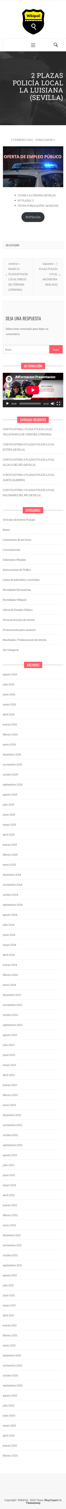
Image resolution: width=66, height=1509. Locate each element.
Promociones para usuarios (19, 630)
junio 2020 (9, 1415)
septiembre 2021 (12, 1265)
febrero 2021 (10, 1335)
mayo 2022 (9, 1185)
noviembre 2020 (12, 1365)
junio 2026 (9, 694)
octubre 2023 (10, 1015)
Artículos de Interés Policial (19, 519)
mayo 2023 (9, 1065)
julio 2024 (8, 924)
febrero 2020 (10, 1455)
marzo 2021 (10, 1325)
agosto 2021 (10, 1275)
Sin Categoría (12, 245)
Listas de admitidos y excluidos (21, 579)
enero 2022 (9, 1225)
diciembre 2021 (12, 1235)
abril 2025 (8, 834)
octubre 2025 (10, 774)
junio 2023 (9, 1055)
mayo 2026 (9, 704)
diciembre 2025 (12, 754)
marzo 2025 (10, 844)
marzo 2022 (10, 1205)
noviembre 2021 (12, 1245)
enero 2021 (9, 1345)
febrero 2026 (10, 734)
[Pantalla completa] (58, 403)
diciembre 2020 (12, 1355)
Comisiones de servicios (17, 539)
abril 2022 (9, 1195)
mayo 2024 (9, 944)
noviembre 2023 (12, 1005)
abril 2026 (9, 714)
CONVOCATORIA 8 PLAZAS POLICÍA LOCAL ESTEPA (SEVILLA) (28, 447)
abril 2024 (9, 954)
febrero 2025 (10, 854)
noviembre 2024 (12, 884)
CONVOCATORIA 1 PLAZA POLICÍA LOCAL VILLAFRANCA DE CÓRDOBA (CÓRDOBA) (28, 431)
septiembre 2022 (13, 1145)
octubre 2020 (10, 1375)
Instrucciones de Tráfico (17, 569)
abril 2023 (9, 1075)
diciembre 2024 (12, 874)
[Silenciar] (52, 403)
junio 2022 (9, 1175)
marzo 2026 (10, 724)
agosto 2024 (10, 914)
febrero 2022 (10, 1215)
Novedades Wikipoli (14, 599)
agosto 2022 (10, 1155)
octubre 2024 (10, 894)
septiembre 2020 (13, 1385)
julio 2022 (8, 1165)
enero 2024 (9, 985)
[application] (33, 390)
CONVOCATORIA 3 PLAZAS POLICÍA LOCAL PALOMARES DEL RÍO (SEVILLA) (28, 492)
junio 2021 (9, 1295)
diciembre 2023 (12, 995)
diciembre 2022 (12, 1115)
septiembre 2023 (13, 1025)
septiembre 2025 (12, 784)
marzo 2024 (10, 964)
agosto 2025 (10, 794)
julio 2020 (8, 1405)
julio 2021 (8, 1285)
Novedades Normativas (17, 589)
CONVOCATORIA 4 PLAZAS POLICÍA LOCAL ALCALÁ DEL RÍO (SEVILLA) (28, 462)
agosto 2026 (10, 674)
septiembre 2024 (13, 904)
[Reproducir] (7, 403)
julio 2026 (8, 684)
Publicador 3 (45, 140)
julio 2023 (8, 1045)
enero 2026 (9, 744)
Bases (6, 529)
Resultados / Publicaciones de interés (24, 640)
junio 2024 (9, 934)
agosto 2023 (10, 1035)
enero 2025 (9, 864)
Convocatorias (11, 549)
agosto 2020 (10, 1395)
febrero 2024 (10, 975)
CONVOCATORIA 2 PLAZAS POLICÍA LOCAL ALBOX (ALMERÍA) (28, 477)
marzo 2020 (10, 1445)
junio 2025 (9, 814)
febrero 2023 (10, 1095)
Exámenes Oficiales (14, 559)
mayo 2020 (9, 1425)
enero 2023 (9, 1105)
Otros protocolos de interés (19, 620)
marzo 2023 (10, 1085)
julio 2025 (8, 804)
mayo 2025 (9, 824)
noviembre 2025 (12, 764)
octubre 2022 (10, 1135)
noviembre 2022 (12, 1125)
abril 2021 (8, 1315)
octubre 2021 (10, 1255)
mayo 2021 (9, 1305)
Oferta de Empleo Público (18, 610)
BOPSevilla (33, 217)
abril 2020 (9, 1435)
